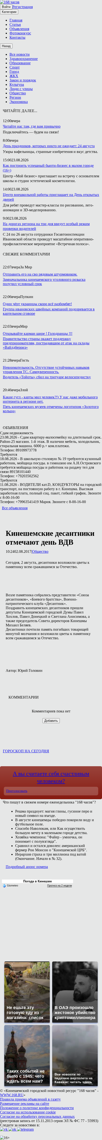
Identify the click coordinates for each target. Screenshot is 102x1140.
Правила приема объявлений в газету (30, 1099)
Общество (40, 551)
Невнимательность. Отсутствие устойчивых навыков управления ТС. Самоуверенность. (46, 369)
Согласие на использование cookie (28, 1112)
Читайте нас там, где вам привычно (31, 126)
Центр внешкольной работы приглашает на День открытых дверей (51, 197)
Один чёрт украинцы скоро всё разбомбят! (37, 304)
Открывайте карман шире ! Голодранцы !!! (37, 333)
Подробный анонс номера (27, 867)
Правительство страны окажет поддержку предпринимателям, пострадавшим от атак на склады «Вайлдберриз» (46, 343)
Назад (6, 46)
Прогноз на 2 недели (59, 885)
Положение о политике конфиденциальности (37, 1108)
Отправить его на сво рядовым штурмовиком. (40, 274)
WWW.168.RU (11, 1095)
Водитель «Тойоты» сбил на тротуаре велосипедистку (47, 377)
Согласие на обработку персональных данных (37, 1116)
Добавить (51, 720)
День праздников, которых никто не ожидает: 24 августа (49, 146)
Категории (9, 12)
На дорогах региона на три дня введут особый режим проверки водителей (46, 226)
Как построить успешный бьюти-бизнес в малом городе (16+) (48, 167)
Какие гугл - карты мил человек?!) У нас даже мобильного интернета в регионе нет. (50, 399)
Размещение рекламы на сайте (24, 1104)
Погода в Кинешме (37, 881)
